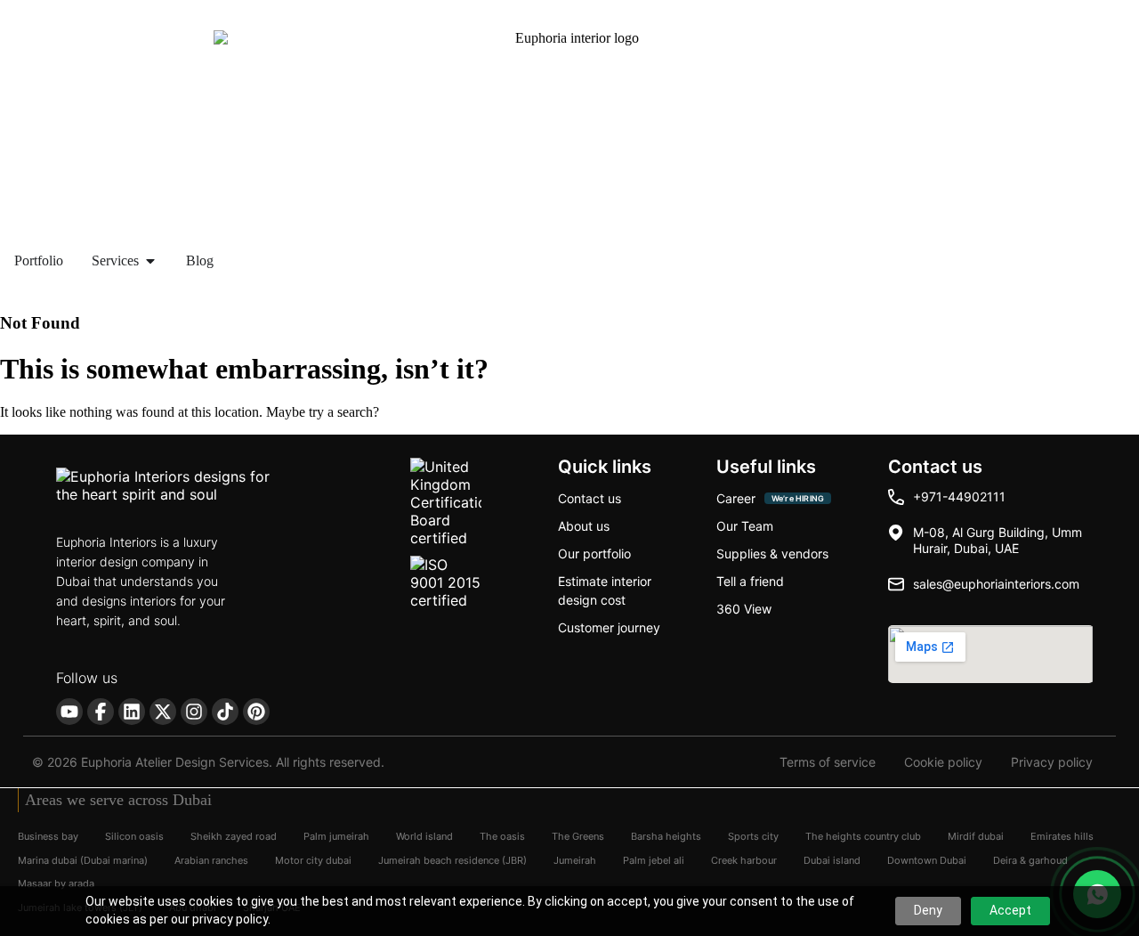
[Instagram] (194, 711)
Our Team (744, 525)
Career (735, 498)
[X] (162, 711)
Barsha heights (666, 836)
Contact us (589, 498)
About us (584, 525)
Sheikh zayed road (233, 836)
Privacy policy (1052, 762)
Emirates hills (1062, 836)
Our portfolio (594, 553)
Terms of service (828, 762)
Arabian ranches (211, 859)
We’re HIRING (797, 498)
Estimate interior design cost (604, 590)
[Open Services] (150, 261)
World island (424, 836)
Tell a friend (750, 581)
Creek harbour (744, 859)
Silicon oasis (134, 836)
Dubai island (832, 859)
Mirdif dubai (976, 836)
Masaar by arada (56, 883)
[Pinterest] (256, 711)
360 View (743, 608)
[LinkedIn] (131, 711)
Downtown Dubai (926, 859)
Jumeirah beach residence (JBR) (452, 859)
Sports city (753, 836)
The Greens (578, 836)
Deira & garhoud (1030, 859)
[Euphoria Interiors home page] (189, 489)
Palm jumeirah (336, 836)
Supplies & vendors (772, 553)
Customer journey (609, 627)
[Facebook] (100, 711)
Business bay (48, 836)
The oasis (502, 836)
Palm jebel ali (653, 859)
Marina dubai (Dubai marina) (83, 859)
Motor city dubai (313, 859)
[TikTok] (225, 711)
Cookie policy (943, 762)
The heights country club (863, 836)
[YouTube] (69, 711)
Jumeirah (574, 859)
